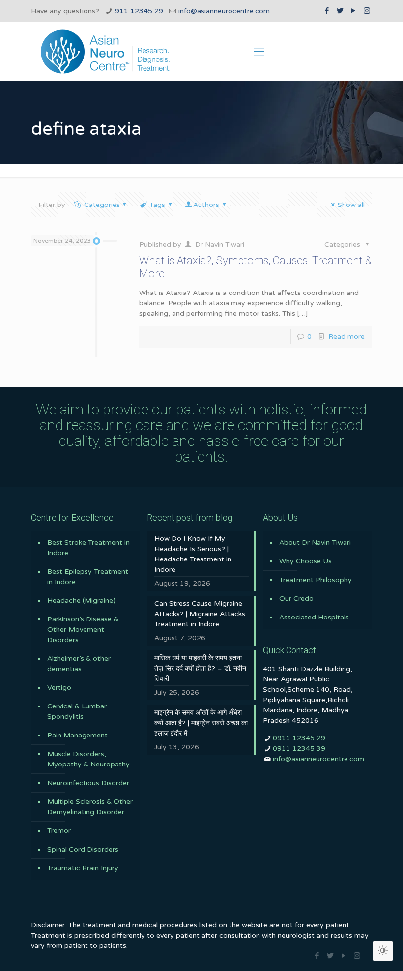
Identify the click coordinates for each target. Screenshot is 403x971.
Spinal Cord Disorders (82, 849)
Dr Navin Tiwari (219, 244)
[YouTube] (353, 10)
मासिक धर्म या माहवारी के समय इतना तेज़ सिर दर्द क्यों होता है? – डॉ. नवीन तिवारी (200, 668)
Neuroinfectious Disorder (88, 783)
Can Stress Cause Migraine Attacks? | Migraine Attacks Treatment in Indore (199, 613)
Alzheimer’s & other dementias (79, 663)
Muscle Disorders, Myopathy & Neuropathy (88, 759)
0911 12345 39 (299, 748)
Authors (206, 205)
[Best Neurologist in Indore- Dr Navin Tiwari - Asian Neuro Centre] (105, 51)
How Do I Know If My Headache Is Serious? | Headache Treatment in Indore (192, 554)
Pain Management (77, 735)
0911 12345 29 (299, 738)
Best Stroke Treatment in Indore (88, 547)
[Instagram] (367, 10)
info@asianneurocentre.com (224, 11)
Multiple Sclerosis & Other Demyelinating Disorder (90, 806)
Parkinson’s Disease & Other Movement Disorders (82, 629)
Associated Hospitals (314, 617)
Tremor (59, 830)
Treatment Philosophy (315, 580)
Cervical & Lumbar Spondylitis (77, 711)
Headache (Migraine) (81, 600)
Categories (102, 205)
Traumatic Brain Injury (82, 868)
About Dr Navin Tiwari (315, 542)
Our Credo (296, 598)
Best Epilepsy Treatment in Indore (87, 576)
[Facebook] (327, 10)
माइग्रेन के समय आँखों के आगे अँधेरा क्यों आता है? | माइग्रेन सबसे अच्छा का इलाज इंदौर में (201, 722)
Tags (157, 205)
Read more (346, 336)
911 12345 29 (139, 11)
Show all (351, 205)
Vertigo (59, 687)
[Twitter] (340, 10)
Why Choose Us (305, 561)
